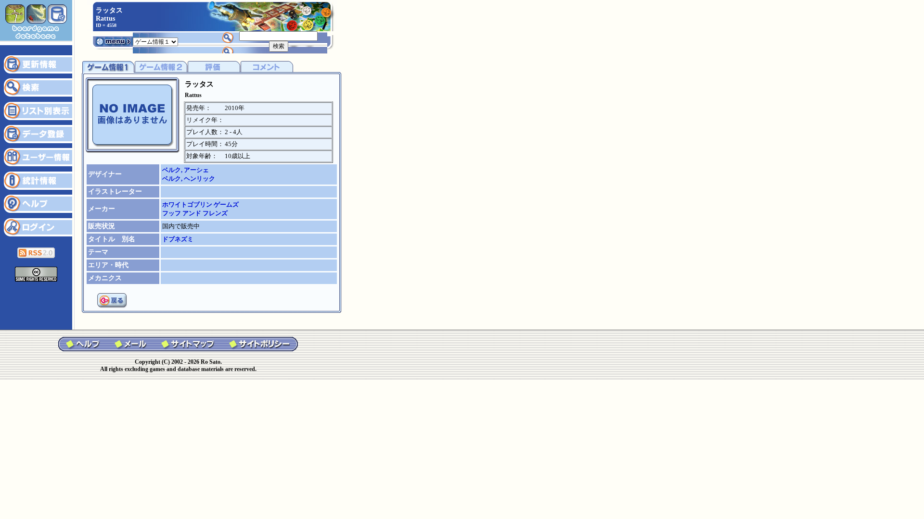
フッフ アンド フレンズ (195, 213)
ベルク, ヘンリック (188, 178)
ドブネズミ (177, 239)
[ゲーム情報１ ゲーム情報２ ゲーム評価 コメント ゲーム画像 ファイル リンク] (155, 41)
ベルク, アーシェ (185, 169)
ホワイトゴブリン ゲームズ (200, 204)
